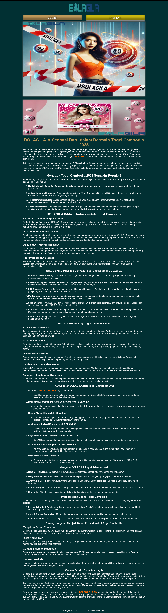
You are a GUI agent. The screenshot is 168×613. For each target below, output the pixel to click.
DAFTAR (115, 17)
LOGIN (52, 17)
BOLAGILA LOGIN (88, 592)
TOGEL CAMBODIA (46, 390)
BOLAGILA (80, 156)
